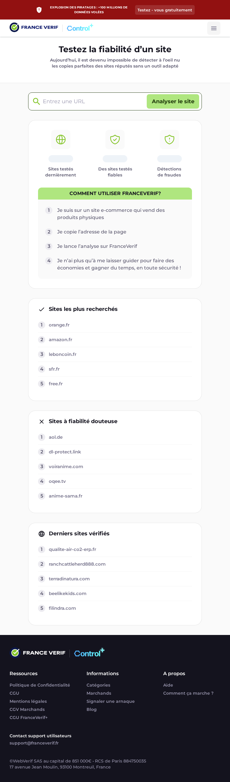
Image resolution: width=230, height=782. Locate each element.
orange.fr (59, 325)
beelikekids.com (68, 593)
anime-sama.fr (65, 496)
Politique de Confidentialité (40, 685)
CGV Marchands (27, 709)
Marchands (99, 693)
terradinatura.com (69, 579)
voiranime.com (66, 466)
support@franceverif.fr (34, 743)
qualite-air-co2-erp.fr (72, 549)
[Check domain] (35, 101)
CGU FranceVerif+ (29, 717)
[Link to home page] (34, 28)
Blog (92, 709)
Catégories (98, 685)
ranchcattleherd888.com (77, 564)
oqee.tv (57, 481)
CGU (14, 693)
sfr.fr (54, 369)
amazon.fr (60, 339)
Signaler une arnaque (111, 701)
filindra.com (62, 608)
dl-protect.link (65, 452)
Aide (168, 685)
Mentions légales (28, 701)
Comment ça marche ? (188, 693)
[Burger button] (213, 28)
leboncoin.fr (62, 354)
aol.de (56, 437)
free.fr (56, 383)
